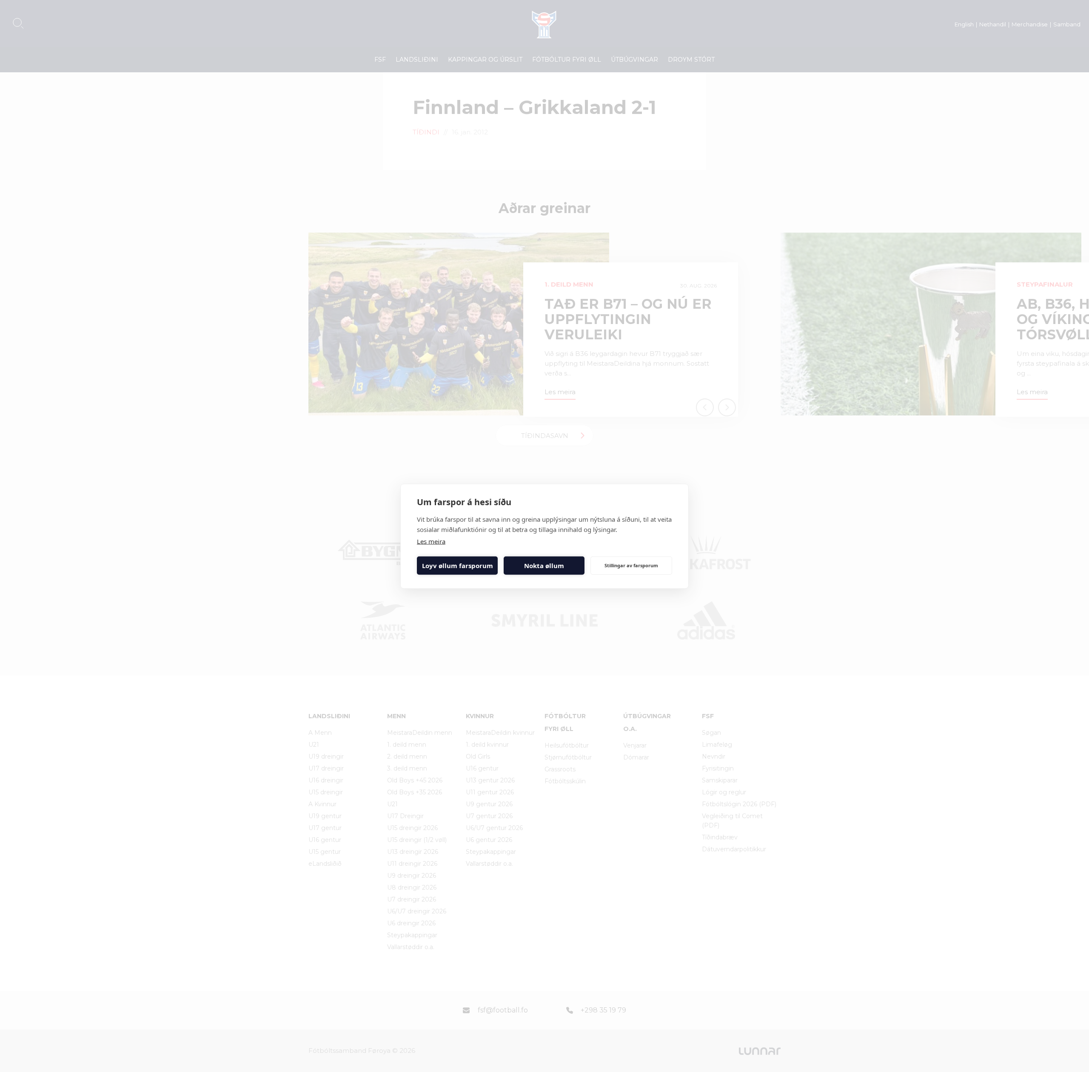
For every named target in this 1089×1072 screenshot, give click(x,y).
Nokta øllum (544, 565)
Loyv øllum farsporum (457, 565)
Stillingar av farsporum (631, 565)
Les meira (431, 541)
